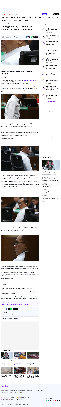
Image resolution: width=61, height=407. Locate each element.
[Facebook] (48, 400)
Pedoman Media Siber (20, 390)
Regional (26, 20)
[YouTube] (55, 400)
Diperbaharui (12, 37)
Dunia (40, 17)
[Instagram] (53, 400)
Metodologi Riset (30, 390)
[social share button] (27, 37)
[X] (50, 400)
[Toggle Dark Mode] (51, 14)
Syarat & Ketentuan (4, 392)
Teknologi (30, 17)
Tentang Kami (12, 390)
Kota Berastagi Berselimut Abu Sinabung (6, 376)
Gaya (44, 17)
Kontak (2, 390)
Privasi (11, 392)
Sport (53, 17)
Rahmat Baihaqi (10, 36)
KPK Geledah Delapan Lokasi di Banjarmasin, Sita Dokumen (7, 362)
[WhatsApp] (46, 400)
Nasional (15, 20)
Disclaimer (43, 390)
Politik (7, 17)
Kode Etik (16, 392)
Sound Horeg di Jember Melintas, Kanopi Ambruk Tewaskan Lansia (19, 362)
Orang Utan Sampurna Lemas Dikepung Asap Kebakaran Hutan (19, 376)
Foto (58, 17)
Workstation (37, 390)
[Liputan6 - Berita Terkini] (5, 386)
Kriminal (20, 20)
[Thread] (59, 400)
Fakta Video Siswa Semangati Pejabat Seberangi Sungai (31, 362)
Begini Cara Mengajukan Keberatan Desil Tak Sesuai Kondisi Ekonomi (33, 376)
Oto (36, 17)
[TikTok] (57, 400)
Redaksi (6, 390)
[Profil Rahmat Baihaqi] (3, 37)
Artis (18, 17)
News (3, 17)
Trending (24, 17)
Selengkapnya (51, 101)
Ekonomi (13, 17)
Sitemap (20, 392)
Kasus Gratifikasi (17, 318)
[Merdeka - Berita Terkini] (7, 14)
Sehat (48, 17)
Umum (10, 20)
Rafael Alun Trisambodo (29, 80)
